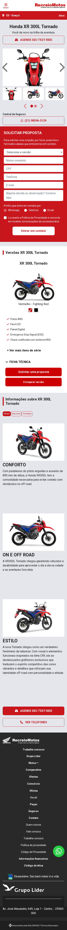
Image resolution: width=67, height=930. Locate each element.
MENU (6, 8)
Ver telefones (35, 722)
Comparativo (33, 769)
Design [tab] (7, 413)
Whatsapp (13, 210)
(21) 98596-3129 (35, 120)
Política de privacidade (33, 845)
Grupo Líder (33, 756)
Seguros (33, 811)
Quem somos (33, 824)
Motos (32, 763)
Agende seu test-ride (35, 40)
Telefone (33, 210)
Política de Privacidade (34, 217)
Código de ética (33, 865)
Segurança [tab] (16, 413)
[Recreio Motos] (50, 5)
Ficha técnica (20, 362)
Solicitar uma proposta (33, 372)
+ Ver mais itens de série (24, 350)
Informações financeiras (33, 858)
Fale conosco (33, 831)
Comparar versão (33, 382)
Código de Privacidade (33, 852)
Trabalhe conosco (33, 749)
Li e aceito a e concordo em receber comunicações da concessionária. (34, 219)
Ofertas (33, 776)
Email (51, 210)
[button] (5, 67)
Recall (33, 797)
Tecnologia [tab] (27, 413)
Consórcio (33, 783)
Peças (33, 804)
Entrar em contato (33, 231)
